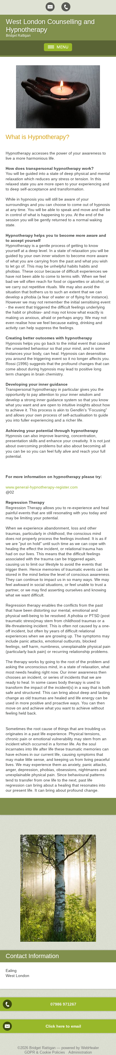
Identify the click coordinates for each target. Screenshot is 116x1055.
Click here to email (63, 1026)
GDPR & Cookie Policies (44, 1052)
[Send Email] (50, 7)
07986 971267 (63, 1004)
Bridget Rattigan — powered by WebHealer (64, 1048)
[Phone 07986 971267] (66, 7)
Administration (80, 1052)
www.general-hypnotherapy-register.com (42, 487)
